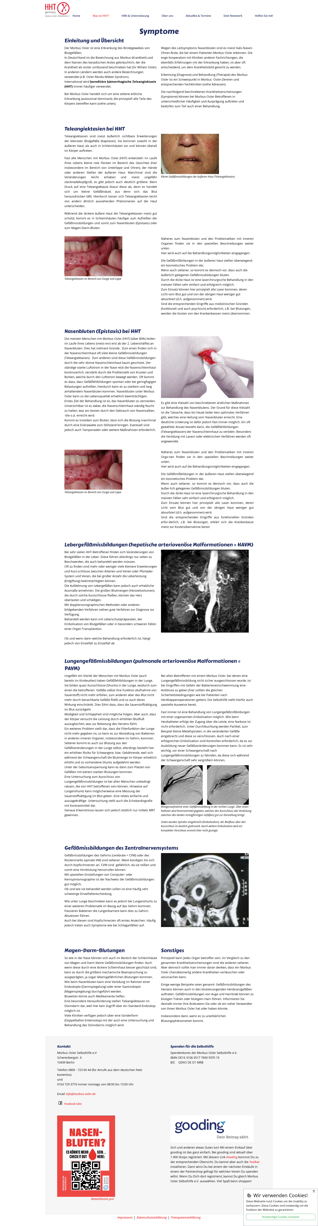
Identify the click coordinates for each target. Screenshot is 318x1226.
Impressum (124, 1217)
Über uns (167, 16)
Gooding (232, 1157)
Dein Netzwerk (233, 16)
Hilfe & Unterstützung (135, 16)
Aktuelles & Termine (198, 16)
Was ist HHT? (101, 16)
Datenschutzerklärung (152, 1217)
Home (76, 16)
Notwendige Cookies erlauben (280, 1217)
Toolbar (254, 1162)
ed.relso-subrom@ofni (81, 1094)
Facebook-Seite (72, 1104)
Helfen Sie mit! (264, 16)
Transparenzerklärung (186, 1217)
